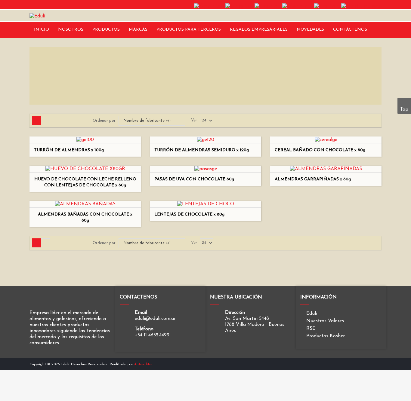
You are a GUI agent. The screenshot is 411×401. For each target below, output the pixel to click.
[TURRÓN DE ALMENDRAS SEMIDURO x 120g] (205, 139)
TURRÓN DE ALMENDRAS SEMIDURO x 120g (201, 150)
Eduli (311, 313)
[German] (297, 6)
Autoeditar (143, 364)
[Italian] (327, 6)
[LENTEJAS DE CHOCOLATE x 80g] (205, 203)
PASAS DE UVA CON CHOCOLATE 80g (194, 179)
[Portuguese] (361, 6)
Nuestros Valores (325, 321)
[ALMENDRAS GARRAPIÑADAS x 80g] (326, 168)
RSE (310, 328)
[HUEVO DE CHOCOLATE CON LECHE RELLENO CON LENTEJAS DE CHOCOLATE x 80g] (85, 168)
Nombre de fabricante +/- (147, 121)
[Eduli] (37, 16)
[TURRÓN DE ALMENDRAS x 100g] (85, 139)
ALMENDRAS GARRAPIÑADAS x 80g (313, 179)
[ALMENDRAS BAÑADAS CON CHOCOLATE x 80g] (85, 203)
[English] (239, 6)
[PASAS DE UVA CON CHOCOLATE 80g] (205, 168)
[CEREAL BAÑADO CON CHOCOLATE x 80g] (326, 139)
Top (404, 109)
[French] (268, 6)
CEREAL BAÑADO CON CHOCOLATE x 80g (320, 150)
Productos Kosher (325, 336)
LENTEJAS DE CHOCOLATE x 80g (189, 214)
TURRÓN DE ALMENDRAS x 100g (69, 150)
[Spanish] (209, 6)
